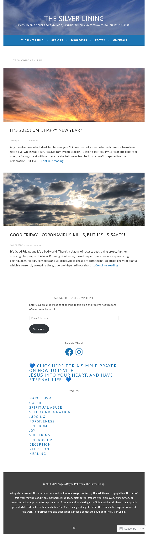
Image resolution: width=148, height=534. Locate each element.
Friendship (40, 439)
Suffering (39, 435)
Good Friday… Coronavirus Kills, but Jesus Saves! (67, 235)
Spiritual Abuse (45, 407)
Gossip (36, 402)
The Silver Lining (74, 18)
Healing (37, 453)
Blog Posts (79, 40)
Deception (40, 444)
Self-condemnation (50, 412)
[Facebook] (69, 352)
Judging (37, 416)
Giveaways (120, 40)
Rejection (39, 449)
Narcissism (40, 398)
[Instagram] (79, 352)
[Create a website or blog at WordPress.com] (74, 527)
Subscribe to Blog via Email (74, 298)
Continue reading (52, 161)
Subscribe (39, 329)
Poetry (100, 40)
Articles (57, 40)
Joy (32, 430)
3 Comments (32, 140)
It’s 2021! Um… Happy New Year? (46, 130)
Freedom (38, 426)
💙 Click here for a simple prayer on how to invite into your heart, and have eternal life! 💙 (73, 373)
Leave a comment (32, 244)
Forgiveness (42, 421)
